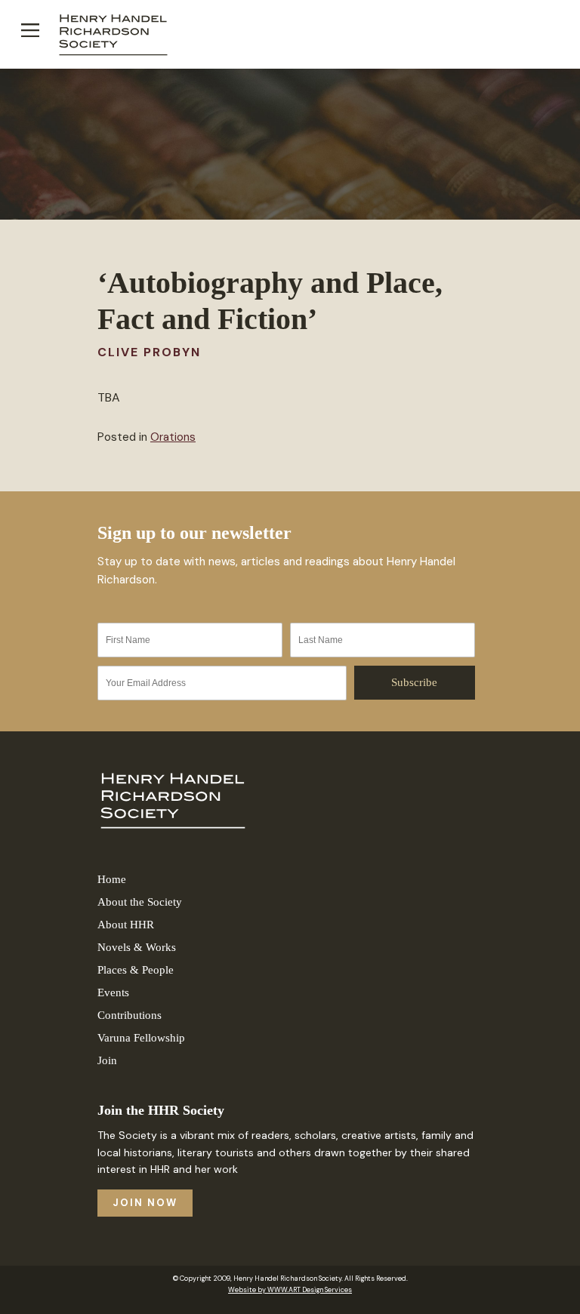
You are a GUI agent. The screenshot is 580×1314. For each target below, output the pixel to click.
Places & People (135, 970)
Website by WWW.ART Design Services (290, 1289)
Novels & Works (136, 947)
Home (111, 879)
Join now (145, 1202)
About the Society (139, 902)
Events (113, 992)
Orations (173, 437)
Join (107, 1060)
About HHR (125, 925)
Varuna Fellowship (141, 1038)
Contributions (129, 1015)
